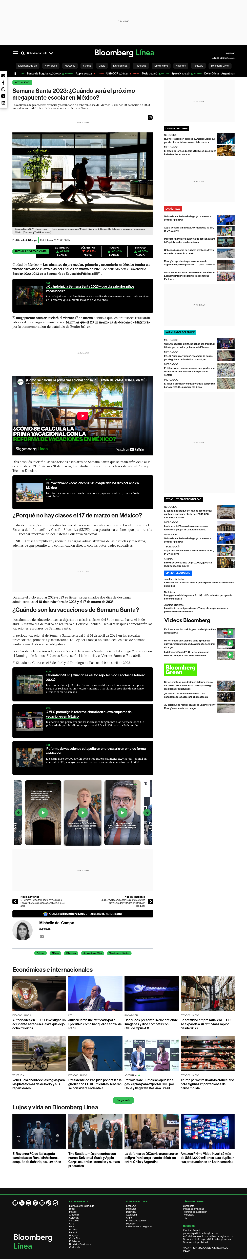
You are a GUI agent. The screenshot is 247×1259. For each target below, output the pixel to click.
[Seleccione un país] (51, 53)
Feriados (40, 953)
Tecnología (188, 1214)
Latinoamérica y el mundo (81, 1206)
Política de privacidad (193, 1208)
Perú (71, 1226)
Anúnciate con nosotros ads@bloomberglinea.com (208, 1236)
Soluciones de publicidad (195, 1242)
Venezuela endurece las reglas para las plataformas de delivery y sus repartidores (38, 1084)
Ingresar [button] (230, 53)
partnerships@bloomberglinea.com (200, 1233)
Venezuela (74, 1220)
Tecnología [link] (140, 65)
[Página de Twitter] (22, 1203)
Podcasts (131, 1223)
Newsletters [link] (51, 65)
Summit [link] (87, 65)
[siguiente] (150, 901)
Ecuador (73, 1229)
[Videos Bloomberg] (199, 620)
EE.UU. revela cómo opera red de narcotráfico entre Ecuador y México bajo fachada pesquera (123, 903)
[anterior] (15, 901)
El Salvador (74, 1241)
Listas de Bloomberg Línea (139, 1226)
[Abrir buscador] (23, 53)
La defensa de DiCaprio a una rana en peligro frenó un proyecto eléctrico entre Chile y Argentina (151, 1158)
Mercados (131, 1208)
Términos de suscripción (195, 1211)
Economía (131, 1206)
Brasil (72, 1208)
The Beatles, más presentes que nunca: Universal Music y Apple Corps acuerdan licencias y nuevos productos (94, 1160)
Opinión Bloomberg (178, 573)
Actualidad (22, 82)
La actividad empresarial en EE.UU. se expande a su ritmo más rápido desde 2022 (206, 1024)
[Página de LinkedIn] (42, 1203)
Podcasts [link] (198, 65)
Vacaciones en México (119, 953)
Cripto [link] (102, 65)
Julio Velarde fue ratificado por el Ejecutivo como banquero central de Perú (95, 1024)
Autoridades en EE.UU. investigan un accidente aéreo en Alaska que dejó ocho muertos (39, 1024)
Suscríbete (188, 1206)
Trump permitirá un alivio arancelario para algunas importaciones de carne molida (207, 1084)
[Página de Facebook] (15, 1203)
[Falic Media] (214, 58)
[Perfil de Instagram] (35, 1203)
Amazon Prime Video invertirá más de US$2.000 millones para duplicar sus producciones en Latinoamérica (207, 1158)
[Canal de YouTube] (28, 1203)
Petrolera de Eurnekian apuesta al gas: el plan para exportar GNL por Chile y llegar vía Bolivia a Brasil (149, 1084)
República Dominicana (80, 1244)
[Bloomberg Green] (199, 670)
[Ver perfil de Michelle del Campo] (25, 930)
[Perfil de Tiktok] (48, 1203)
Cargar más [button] (123, 1100)
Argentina (74, 1214)
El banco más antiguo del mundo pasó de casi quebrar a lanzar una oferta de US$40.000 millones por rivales (188, 514)
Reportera (45, 928)
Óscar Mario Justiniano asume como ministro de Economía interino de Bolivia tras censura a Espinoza (189, 276)
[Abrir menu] (15, 53)
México (55, 953)
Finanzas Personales (136, 1220)
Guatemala (74, 1247)
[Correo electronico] (41, 936)
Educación (71, 953)
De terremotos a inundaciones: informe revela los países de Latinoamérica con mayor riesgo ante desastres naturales (188, 685)
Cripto (129, 1217)
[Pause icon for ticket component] (15, 74)
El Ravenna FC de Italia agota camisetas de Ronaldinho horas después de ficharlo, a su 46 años (42, 903)
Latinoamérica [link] (120, 65)
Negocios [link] (181, 65)
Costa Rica (74, 1238)
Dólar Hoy (131, 1211)
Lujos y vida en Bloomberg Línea (55, 1107)
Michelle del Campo (26, 240)
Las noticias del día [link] (27, 65)
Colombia (74, 1217)
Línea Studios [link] (161, 65)
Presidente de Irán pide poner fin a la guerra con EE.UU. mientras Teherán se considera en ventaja (94, 1084)
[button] (150, 117)
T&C (185, 1217)
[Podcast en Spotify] (55, 1203)
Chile (71, 1223)
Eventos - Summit (191, 1230)
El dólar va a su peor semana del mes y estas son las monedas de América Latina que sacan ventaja (189, 371)
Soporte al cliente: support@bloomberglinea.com (207, 1239)
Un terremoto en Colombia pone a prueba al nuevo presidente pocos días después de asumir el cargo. (189, 644)
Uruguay (73, 1235)
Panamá (73, 1232)
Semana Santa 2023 (93, 953)
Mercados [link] (70, 65)
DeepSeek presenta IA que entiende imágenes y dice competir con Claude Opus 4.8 (151, 1024)
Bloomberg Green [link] (220, 65)
